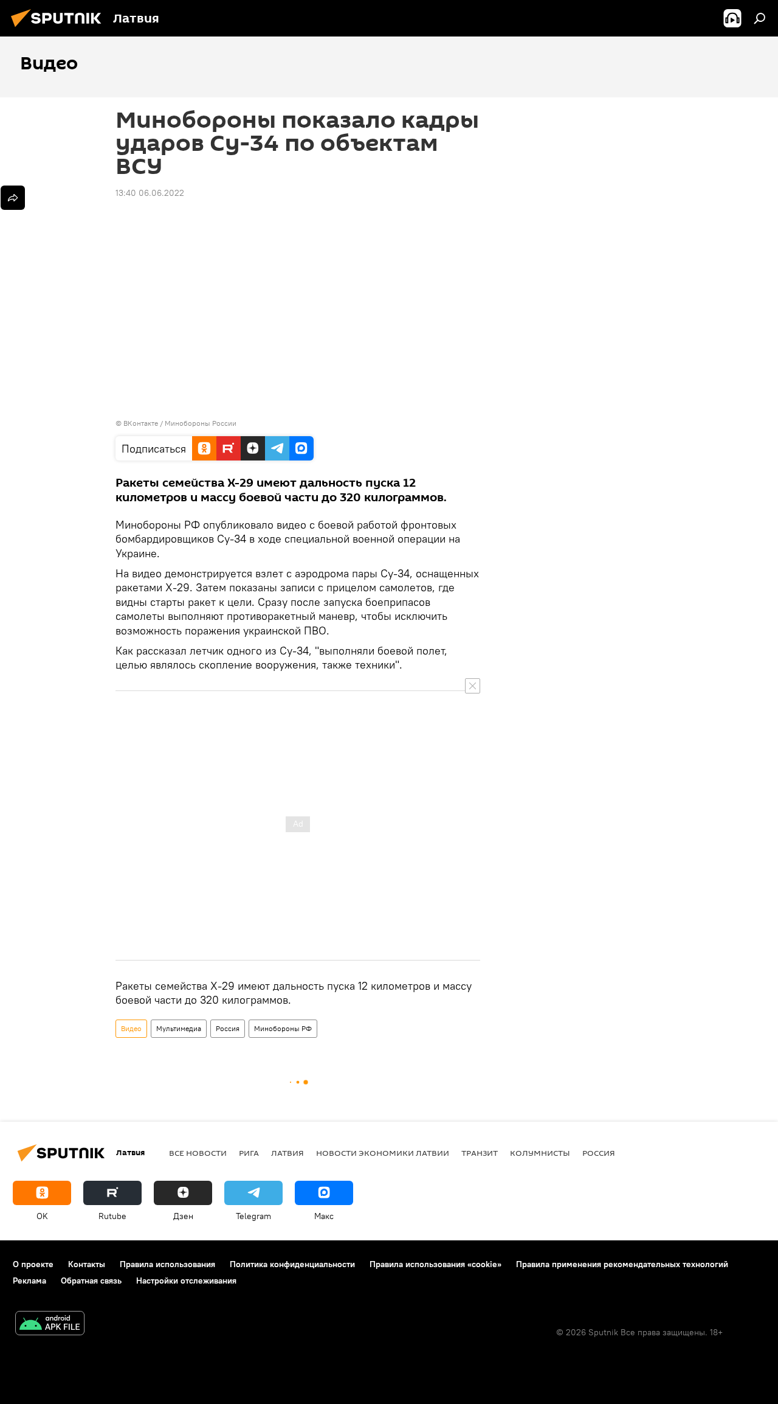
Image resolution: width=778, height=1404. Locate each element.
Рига (249, 1152)
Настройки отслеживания (186, 1280)
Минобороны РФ (283, 1028)
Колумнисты (540, 1152)
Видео (131, 1028)
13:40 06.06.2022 (149, 192)
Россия (227, 1028)
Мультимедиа (178, 1028)
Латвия (287, 1152)
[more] (13, 198)
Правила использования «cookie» (435, 1264)
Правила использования (167, 1264)
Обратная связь (91, 1280)
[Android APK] (50, 1324)
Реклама (29, 1280)
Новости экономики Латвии (382, 1152)
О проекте (33, 1264)
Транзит (479, 1152)
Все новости (198, 1152)
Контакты (86, 1264)
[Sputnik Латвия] (59, 28)
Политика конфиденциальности (292, 1264)
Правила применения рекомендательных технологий (622, 1264)
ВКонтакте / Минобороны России (179, 423)
